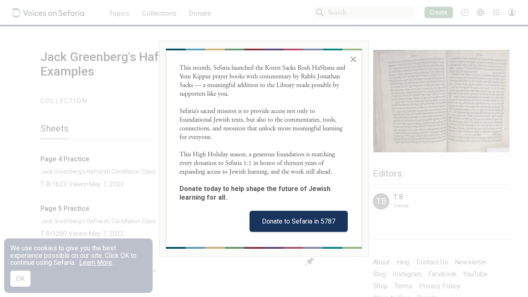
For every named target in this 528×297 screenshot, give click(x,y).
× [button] (353, 59)
